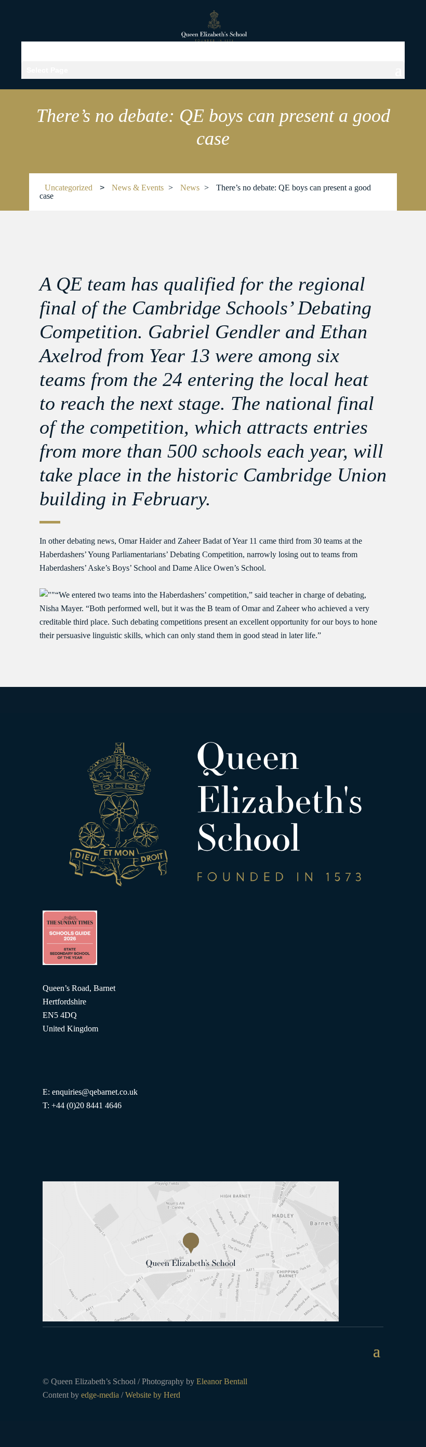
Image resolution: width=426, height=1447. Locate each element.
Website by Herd (152, 1394)
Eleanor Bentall (221, 1381)
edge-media (100, 1394)
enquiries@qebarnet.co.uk (95, 1091)
